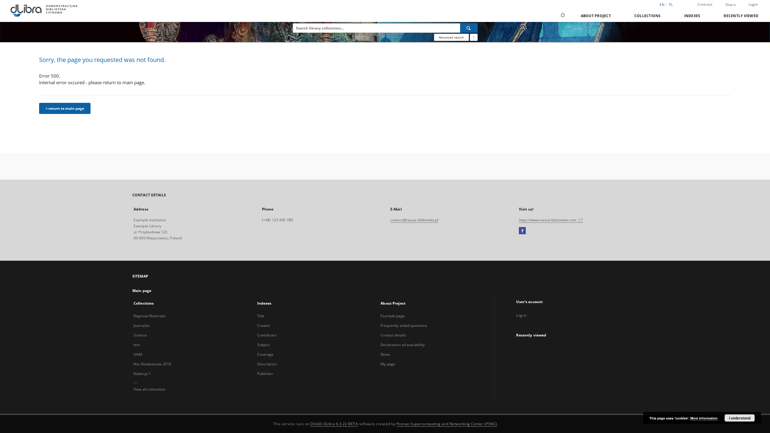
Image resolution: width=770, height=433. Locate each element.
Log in (521, 315)
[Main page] (562, 15)
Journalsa (141, 325)
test (137, 344)
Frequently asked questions (403, 325)
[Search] (469, 28)
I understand (739, 418)
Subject (263, 344)
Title (261, 315)
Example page (392, 315)
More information (704, 418)
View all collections (149, 389)
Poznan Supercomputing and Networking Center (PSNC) (446, 423)
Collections (647, 15)
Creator (263, 325)
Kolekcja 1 (142, 373)
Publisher (265, 373)
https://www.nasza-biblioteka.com (548, 220)
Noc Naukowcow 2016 (152, 364)
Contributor (267, 335)
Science (140, 335)
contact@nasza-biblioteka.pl (414, 220)
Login (753, 4)
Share (730, 4)
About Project (596, 15)
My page (387, 364)
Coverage (265, 354)
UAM (138, 354)
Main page (141, 290)
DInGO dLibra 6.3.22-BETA (334, 423)
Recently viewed (741, 15)
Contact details (393, 335)
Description (267, 364)
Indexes (692, 15)
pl (671, 5)
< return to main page (64, 108)
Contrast (705, 4)
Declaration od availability (402, 344)
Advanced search (451, 37)
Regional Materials (149, 315)
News (385, 354)
